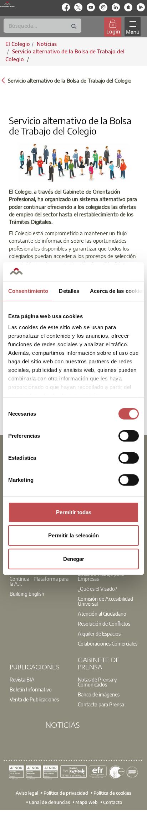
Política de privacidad (66, 793)
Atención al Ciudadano (102, 613)
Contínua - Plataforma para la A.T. (39, 581)
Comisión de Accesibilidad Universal (105, 601)
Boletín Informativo (31, 689)
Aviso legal (27, 793)
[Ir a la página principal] (7, 4)
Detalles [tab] (69, 291)
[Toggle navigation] (132, 27)
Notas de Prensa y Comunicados (97, 682)
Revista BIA (22, 679)
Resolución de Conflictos (104, 623)
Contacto (112, 802)
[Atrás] (3, 80)
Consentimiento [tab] (28, 291)
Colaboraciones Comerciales (107, 643)
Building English (27, 593)
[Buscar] (73, 26)
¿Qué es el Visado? (97, 588)
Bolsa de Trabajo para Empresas (101, 576)
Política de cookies (112, 793)
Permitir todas (73, 512)
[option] (39, 581)
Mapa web (86, 802)
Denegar (73, 559)
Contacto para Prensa (101, 704)
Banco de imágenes (99, 694)
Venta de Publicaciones (34, 699)
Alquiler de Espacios (99, 633)
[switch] (128, 435)
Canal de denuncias (49, 802)
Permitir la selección (73, 535)
